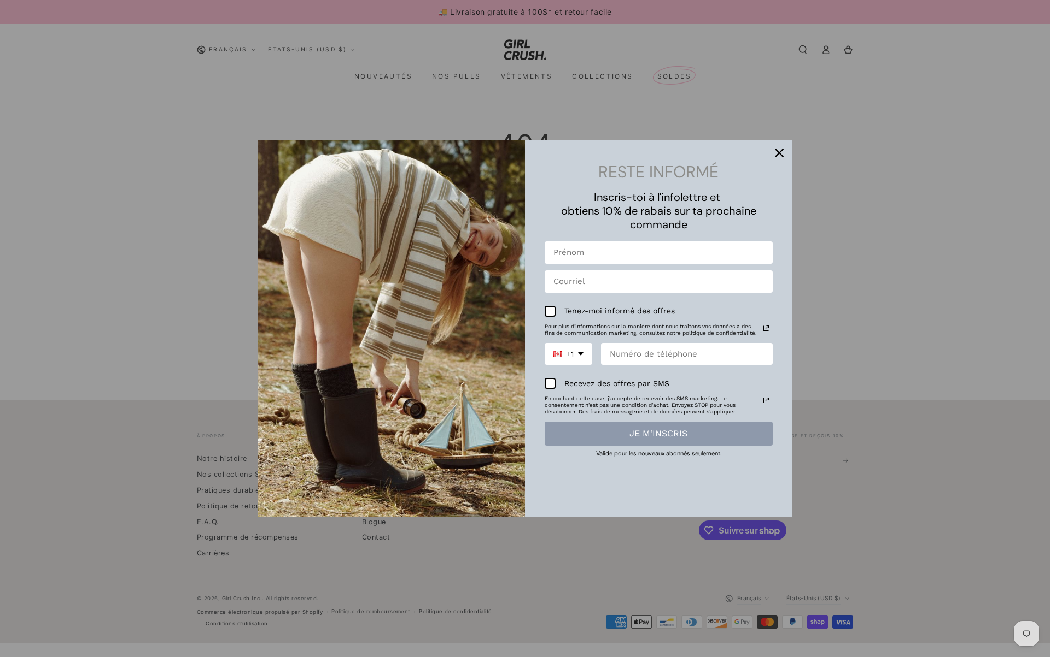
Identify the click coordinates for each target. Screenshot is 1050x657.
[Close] (779, 153)
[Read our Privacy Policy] (766, 328)
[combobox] (568, 354)
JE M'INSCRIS (658, 433)
